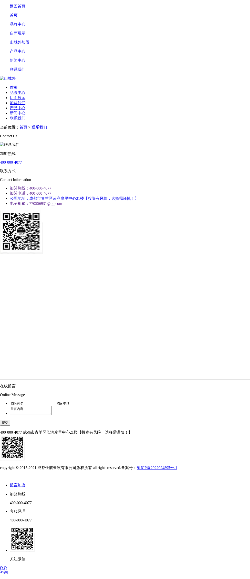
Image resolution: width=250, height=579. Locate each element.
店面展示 (17, 33)
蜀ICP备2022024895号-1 (157, 468)
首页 (14, 15)
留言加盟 (17, 485)
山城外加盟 (19, 42)
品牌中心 (17, 24)
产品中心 (17, 51)
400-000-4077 (11, 162)
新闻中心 (17, 60)
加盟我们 (17, 103)
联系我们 (17, 69)
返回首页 (17, 6)
